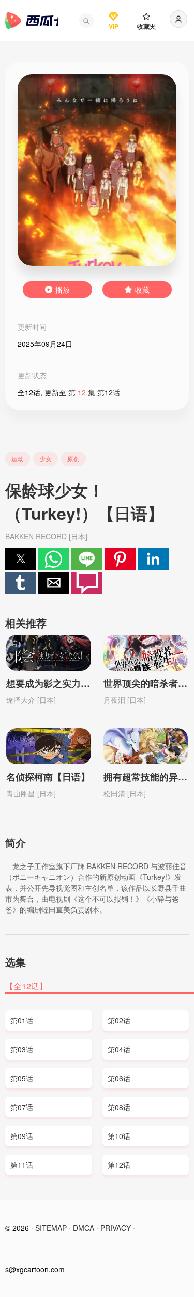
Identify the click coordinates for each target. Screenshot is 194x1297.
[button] (86, 20)
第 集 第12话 (94, 392)
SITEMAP (51, 1228)
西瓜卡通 (31, 20)
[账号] (178, 19)
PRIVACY (115, 1228)
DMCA (83, 1228)
